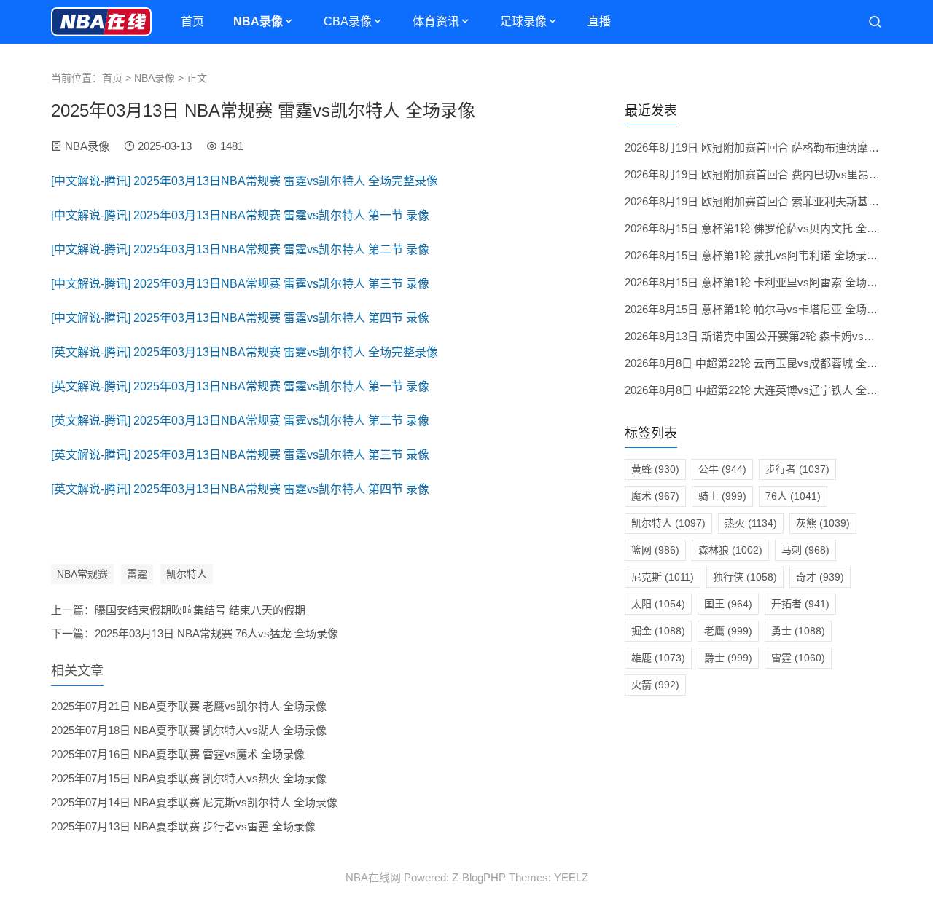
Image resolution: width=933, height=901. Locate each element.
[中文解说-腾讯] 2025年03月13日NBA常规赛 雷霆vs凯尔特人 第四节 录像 (240, 318)
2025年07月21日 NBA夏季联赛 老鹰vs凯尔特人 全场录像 (189, 706)
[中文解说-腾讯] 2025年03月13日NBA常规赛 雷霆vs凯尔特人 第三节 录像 (240, 284)
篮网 (655, 550)
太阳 (658, 604)
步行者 (797, 469)
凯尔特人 (186, 574)
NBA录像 (258, 21)
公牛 (722, 469)
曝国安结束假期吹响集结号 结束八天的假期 (200, 610)
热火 (751, 523)
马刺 (805, 550)
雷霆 (137, 574)
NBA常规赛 (82, 574)
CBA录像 (348, 21)
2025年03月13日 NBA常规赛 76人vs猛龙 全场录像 (216, 633)
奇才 (820, 577)
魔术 (655, 496)
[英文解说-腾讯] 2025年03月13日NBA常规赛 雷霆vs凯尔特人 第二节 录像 (240, 420)
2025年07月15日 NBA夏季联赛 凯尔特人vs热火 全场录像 (189, 778)
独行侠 (745, 577)
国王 (728, 604)
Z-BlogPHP (479, 877)
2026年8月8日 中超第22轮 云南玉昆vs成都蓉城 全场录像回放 (773, 363)
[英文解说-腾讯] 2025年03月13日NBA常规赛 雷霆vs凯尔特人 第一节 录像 (240, 386)
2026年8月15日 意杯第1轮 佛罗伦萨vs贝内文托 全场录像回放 (773, 228)
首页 (192, 21)
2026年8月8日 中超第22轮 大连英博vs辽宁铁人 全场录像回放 (773, 390)
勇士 (798, 631)
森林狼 (730, 550)
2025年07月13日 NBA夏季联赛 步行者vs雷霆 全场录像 (183, 826)
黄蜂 (655, 469)
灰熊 (823, 523)
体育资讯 (436, 21)
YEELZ (571, 877)
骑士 (722, 496)
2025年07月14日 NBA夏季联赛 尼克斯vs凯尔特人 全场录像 (194, 802)
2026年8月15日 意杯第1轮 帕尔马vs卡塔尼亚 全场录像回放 (767, 309)
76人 (793, 496)
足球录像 (523, 21)
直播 (599, 21)
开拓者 (800, 604)
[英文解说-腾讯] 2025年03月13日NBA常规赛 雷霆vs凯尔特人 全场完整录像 (244, 352)
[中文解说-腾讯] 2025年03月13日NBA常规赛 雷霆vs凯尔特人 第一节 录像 (240, 215)
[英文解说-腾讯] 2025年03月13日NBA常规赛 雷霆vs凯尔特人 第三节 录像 (240, 455)
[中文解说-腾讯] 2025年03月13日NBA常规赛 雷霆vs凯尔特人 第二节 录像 (240, 249)
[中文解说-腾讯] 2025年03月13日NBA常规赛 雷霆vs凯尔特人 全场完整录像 (244, 181)
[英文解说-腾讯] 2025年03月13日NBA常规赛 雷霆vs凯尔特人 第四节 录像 (240, 489)
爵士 (728, 658)
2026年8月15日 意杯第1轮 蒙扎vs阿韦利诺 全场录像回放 (762, 255)
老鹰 (728, 631)
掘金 (658, 631)
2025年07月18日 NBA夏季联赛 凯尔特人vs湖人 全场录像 (189, 730)
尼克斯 (662, 577)
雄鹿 (658, 658)
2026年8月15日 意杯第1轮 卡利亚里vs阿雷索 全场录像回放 (767, 282)
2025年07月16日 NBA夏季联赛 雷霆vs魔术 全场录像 (178, 754)
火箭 (655, 684)
